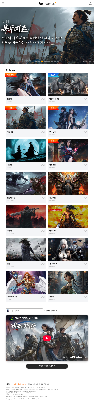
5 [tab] (48, 61)
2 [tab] (39, 61)
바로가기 (47, 366)
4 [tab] (45, 61)
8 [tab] (58, 61)
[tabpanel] (47, 35)
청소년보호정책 (33, 384)
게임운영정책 (45, 384)
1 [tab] (35, 61)
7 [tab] (55, 61)
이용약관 (9, 384)
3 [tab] (42, 61)
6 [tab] (51, 61)
